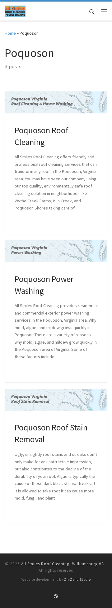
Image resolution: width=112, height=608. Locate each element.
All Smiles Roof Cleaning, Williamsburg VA (62, 563)
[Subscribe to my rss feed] (56, 596)
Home (10, 33)
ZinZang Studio (77, 579)
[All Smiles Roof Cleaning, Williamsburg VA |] (15, 10)
